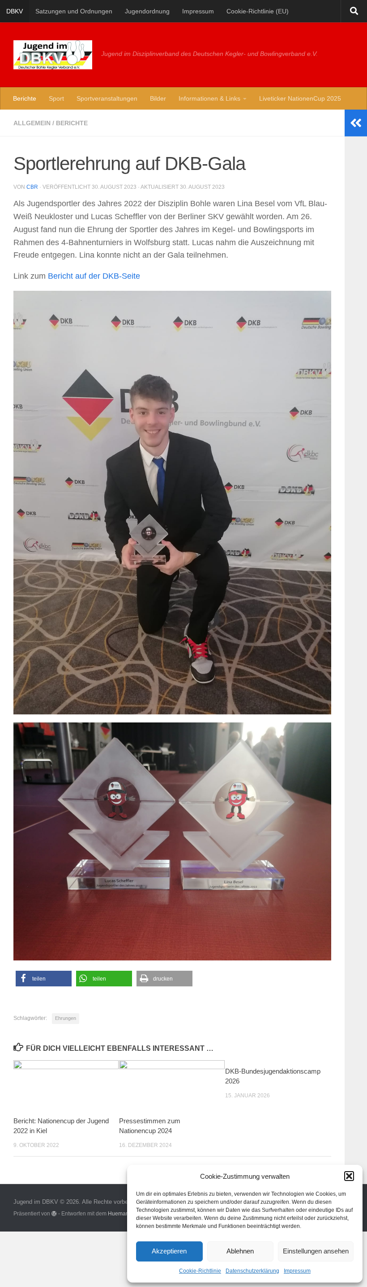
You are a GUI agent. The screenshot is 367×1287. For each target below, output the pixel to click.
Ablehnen (240, 1251)
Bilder (158, 98)
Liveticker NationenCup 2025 (300, 98)
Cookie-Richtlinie (200, 1271)
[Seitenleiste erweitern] (356, 123)
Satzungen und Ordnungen (73, 11)
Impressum (297, 1271)
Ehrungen (65, 1018)
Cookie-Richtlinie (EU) (257, 11)
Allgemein (32, 123)
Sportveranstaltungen (107, 98)
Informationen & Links (209, 98)
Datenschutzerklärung (252, 1271)
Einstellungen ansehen (316, 1251)
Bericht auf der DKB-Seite (94, 276)
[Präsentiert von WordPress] (54, 1213)
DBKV (14, 11)
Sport (56, 98)
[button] (349, 1176)
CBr (32, 187)
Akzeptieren (169, 1251)
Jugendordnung (147, 11)
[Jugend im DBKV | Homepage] (52, 54)
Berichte (24, 98)
